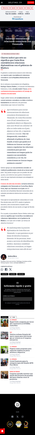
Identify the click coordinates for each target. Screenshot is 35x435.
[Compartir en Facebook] (6, 269)
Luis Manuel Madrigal (15, 342)
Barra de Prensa (15, 371)
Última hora (5, 8)
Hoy (17, 35)
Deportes (21, 8)
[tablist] (17, 317)
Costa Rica (4, 274)
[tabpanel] (17, 351)
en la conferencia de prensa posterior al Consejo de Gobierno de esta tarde (16, 91)
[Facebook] (12, 417)
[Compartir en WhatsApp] (2, 269)
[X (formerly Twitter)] (17, 417)
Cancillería (12, 274)
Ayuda (17, 412)
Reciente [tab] (4, 317)
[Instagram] (22, 417)
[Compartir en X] (10, 269)
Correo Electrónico (9, 296)
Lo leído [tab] (12, 317)
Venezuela (21, 274)
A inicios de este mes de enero (11, 184)
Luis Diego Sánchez (15, 328)
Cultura (28, 8)
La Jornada (13, 320)
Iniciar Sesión (31, 2)
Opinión (14, 8)
